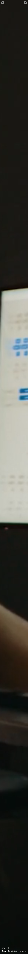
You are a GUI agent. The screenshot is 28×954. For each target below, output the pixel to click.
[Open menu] (25, 2)
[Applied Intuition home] (2, 2)
